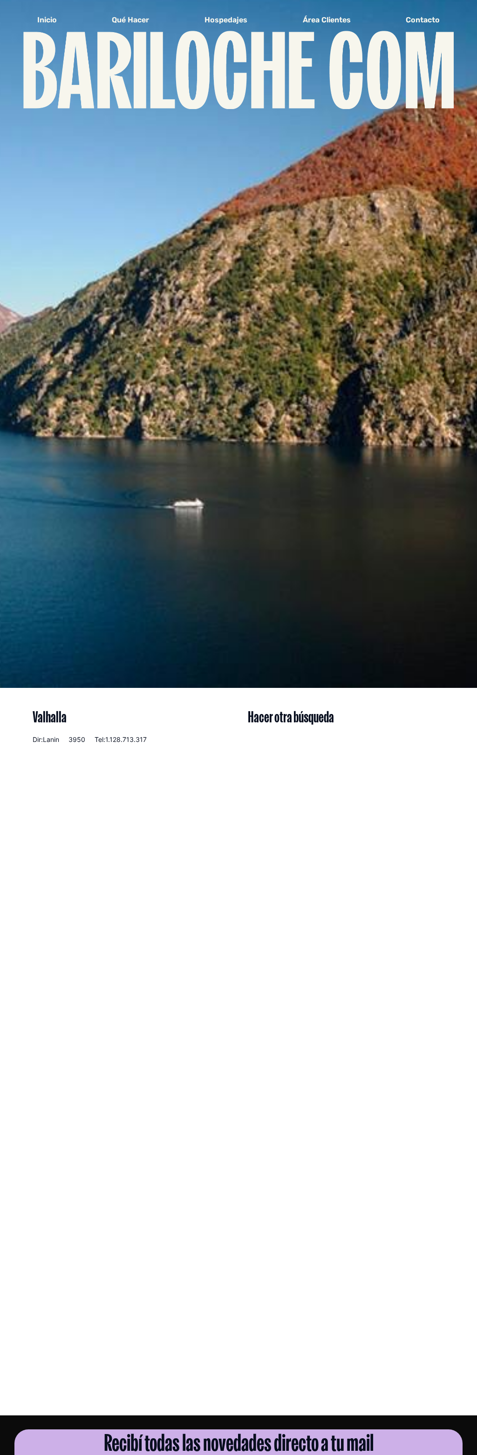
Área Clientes (327, 19)
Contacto (423, 19)
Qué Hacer (130, 19)
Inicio (47, 19)
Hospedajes (225, 19)
